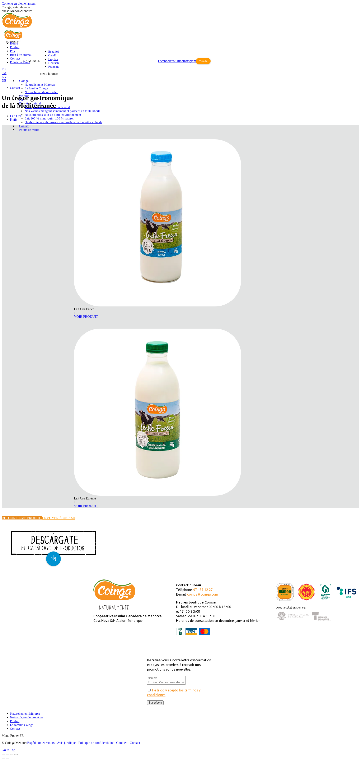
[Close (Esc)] (3, 754)
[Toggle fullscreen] (11, 754)
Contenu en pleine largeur (19, 3)
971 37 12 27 (203, 590)
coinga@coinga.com (202, 594)
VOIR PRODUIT (86, 316)
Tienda (203, 61)
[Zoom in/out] (16, 754)
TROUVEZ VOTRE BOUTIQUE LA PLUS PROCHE (41, 581)
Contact (135, 742)
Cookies (121, 742)
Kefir (13, 119)
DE (4, 80)
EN (4, 77)
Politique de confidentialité (95, 742)
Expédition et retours (41, 742)
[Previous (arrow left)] (3, 758)
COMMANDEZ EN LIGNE (22, 585)
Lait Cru (15, 116)
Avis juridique (66, 742)
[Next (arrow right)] (7, 758)
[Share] (7, 754)
